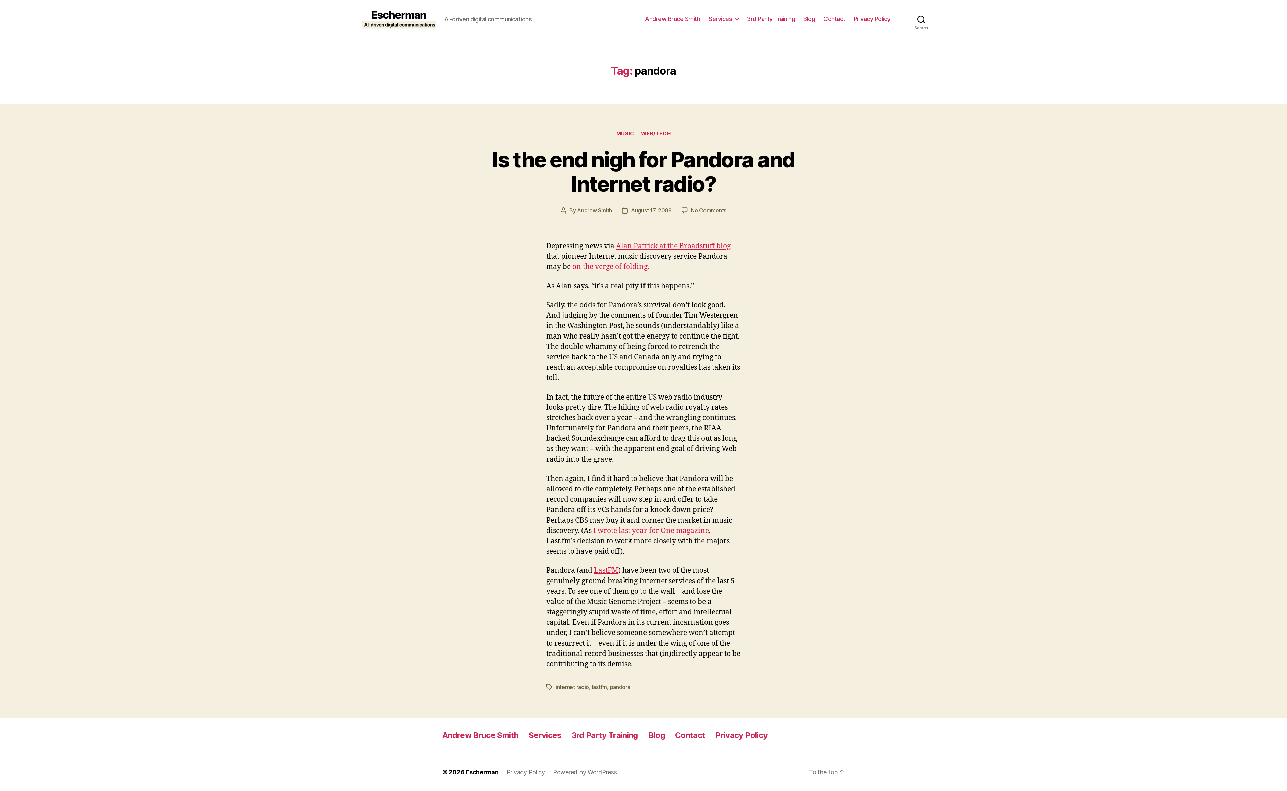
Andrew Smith (594, 210)
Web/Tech (656, 134)
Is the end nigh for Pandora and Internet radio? (643, 171)
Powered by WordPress (585, 772)
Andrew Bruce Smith (672, 18)
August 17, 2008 (651, 210)
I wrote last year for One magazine (651, 530)
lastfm (599, 687)
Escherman (482, 772)
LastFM (606, 570)
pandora (620, 687)
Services (720, 18)
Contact (834, 18)
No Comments (708, 210)
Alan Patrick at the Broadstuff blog (673, 246)
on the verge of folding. (610, 266)
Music (625, 134)
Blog (809, 18)
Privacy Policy (872, 18)
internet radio (572, 687)
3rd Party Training (771, 18)
